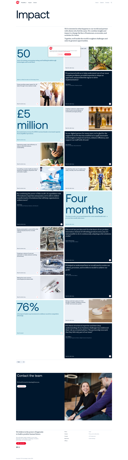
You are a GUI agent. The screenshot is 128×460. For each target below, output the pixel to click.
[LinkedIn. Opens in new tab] (17, 447)
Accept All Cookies (67, 54)
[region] (64, 51)
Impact (30, 2)
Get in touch (22, 386)
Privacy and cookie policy (67, 51)
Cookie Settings (92, 438)
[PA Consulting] (18, 2)
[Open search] (111, 2)
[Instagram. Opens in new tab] (19, 447)
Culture (35, 2)
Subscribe (22, 443)
